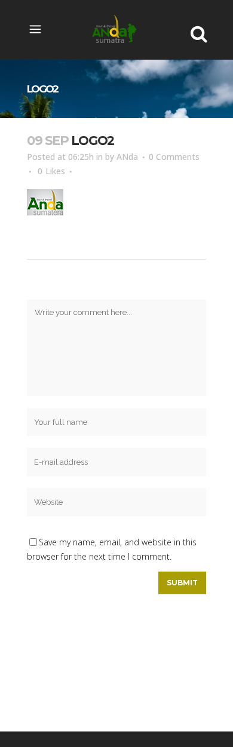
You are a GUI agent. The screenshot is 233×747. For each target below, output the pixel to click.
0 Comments (174, 156)
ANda (127, 156)
